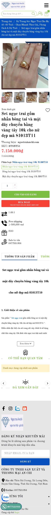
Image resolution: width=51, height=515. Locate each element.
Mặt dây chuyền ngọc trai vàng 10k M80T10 (24, 177)
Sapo (16, 512)
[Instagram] (10, 409)
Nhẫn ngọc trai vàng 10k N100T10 (20, 167)
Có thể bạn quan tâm (25, 358)
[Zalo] (17, 408)
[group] (25, 65)
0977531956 (20, 490)
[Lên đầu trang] (43, 502)
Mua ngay (24, 203)
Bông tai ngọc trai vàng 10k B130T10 (21, 172)
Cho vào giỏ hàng (25, 195)
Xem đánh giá (8, 109)
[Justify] (33, 14)
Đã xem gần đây (25, 387)
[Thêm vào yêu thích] (48, 110)
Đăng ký (25, 462)
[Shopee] (25, 408)
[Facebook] (3, 409)
